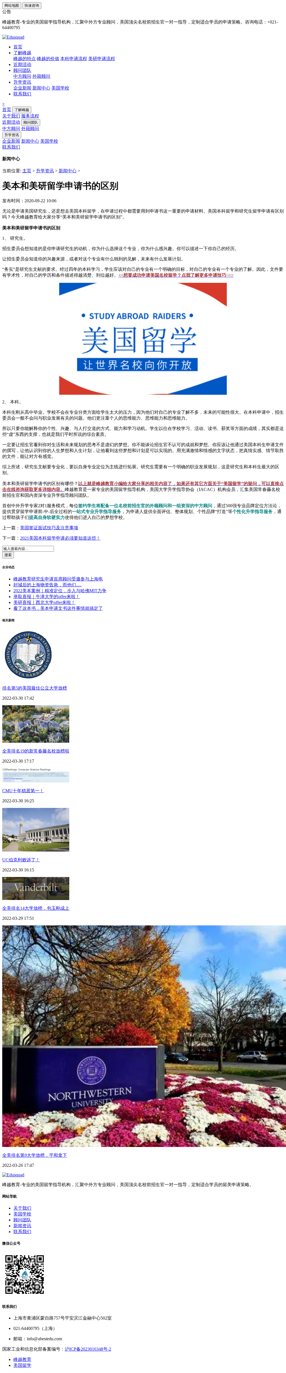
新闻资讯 (22, 1225)
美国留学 (22, 1365)
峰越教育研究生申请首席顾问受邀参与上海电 (58, 579)
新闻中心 (41, 88)
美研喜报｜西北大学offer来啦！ (44, 602)
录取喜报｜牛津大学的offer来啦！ (46, 596)
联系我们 (22, 93)
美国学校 (60, 88)
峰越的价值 (48, 58)
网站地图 (11, 5)
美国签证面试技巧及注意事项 (49, 527)
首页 (17, 46)
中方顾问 (22, 76)
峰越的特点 (24, 58)
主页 (26, 170)
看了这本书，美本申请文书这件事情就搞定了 (58, 608)
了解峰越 (22, 52)
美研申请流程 (101, 58)
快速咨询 (32, 5)
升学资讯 (22, 82)
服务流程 (30, 116)
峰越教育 (22, 1359)
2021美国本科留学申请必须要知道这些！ (60, 538)
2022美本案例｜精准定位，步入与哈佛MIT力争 (59, 590)
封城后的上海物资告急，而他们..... (47, 584)
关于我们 (11, 116)
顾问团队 (22, 70)
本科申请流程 (73, 58)
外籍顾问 (41, 76)
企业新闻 (22, 88)
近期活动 (22, 64)
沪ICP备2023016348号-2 (88, 1349)
